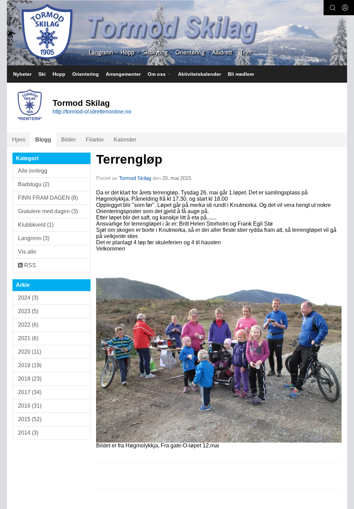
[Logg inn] (345, 7)
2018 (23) (29, 379)
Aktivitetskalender (199, 74)
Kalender (125, 140)
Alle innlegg (32, 171)
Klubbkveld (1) (36, 225)
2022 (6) (28, 325)
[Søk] (332, 7)
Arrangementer (123, 74)
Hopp (59, 74)
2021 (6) (28, 338)
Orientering (85, 74)
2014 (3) (28, 433)
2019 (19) (29, 365)
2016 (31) (29, 406)
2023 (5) (28, 311)
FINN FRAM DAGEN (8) (48, 198)
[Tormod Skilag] (177, 32)
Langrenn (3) (33, 238)
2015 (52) (29, 419)
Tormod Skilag (135, 178)
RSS (29, 265)
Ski (42, 74)
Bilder (68, 140)
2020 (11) (29, 352)
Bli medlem (241, 74)
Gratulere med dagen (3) (48, 211)
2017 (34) (29, 392)
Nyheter (22, 74)
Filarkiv (95, 140)
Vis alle (27, 252)
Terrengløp (129, 159)
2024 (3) (28, 298)
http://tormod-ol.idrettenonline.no (92, 112)
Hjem (18, 140)
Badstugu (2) (33, 184)
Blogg (43, 140)
